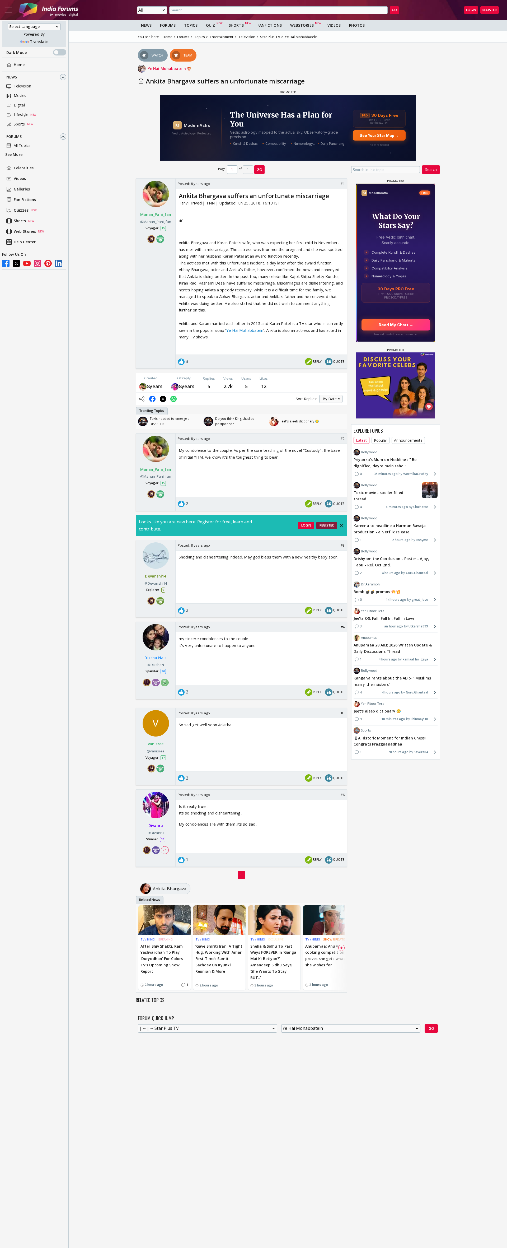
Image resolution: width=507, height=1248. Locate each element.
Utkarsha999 (418, 626)
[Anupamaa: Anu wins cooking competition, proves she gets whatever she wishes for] (329, 920)
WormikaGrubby (415, 473)
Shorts (20, 220)
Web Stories (25, 231)
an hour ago (393, 626)
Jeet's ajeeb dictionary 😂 (377, 711)
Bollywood (369, 452)
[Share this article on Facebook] (152, 399)
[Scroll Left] (141, 421)
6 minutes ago (397, 506)
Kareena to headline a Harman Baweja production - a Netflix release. (390, 528)
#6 (343, 794)
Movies (20, 95)
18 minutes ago (393, 719)
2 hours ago (401, 539)
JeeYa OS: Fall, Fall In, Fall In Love (384, 618)
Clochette (420, 506)
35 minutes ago (386, 473)
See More (13, 154)
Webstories (302, 25)
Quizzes (21, 210)
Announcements (408, 440)
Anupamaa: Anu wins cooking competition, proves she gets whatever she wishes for (329, 955)
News (11, 77)
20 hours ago (398, 752)
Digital (19, 105)
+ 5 (164, 850)
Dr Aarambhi (371, 584)
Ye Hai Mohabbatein (167, 68)
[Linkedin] (58, 263)
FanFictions (269, 25)
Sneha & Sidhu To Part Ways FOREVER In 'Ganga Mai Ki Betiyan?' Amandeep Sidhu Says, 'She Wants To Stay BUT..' (273, 962)
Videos (20, 178)
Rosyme (422, 539)
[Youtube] (27, 263)
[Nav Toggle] (8, 10)
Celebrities (24, 168)
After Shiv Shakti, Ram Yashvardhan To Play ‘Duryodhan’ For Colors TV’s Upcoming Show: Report (161, 959)
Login (471, 10)
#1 (343, 183)
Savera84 (421, 752)
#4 (343, 627)
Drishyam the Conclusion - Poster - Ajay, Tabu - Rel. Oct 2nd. (391, 561)
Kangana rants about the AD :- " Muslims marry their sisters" (392, 681)
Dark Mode (16, 52)
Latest (361, 440)
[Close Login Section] (341, 525)
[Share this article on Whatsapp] (173, 399)
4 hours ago (391, 572)
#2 (343, 438)
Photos (357, 25)
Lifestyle (21, 114)
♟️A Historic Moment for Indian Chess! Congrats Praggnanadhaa (390, 741)
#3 (343, 545)
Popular (380, 440)
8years (155, 386)
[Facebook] (6, 263)
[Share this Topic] (141, 399)
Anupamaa (369, 637)
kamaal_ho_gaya (415, 659)
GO (394, 10)
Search (431, 169)
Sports (19, 124)
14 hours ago (396, 599)
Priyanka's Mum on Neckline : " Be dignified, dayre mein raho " (385, 462)
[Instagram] (37, 263)
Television (22, 86)
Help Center (25, 242)
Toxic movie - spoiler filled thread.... (378, 495)
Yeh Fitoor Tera (372, 611)
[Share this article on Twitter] (163, 399)
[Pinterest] (48, 263)
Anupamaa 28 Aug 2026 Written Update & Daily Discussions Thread (393, 648)
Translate (39, 41)
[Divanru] (175, 386)
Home (19, 64)
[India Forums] (48, 10)
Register (489, 10)
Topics (191, 25)
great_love (420, 599)
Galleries (22, 189)
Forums (14, 136)
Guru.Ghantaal (417, 572)
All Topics (22, 145)
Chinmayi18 (419, 719)
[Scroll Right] (341, 421)
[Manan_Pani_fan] (143, 386)
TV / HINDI (147, 939)
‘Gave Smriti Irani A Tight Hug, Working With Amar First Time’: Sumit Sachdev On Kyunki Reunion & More (219, 959)
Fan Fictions (25, 199)
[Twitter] (16, 263)
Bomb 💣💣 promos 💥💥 (377, 591)
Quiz (210, 25)
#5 (343, 713)
